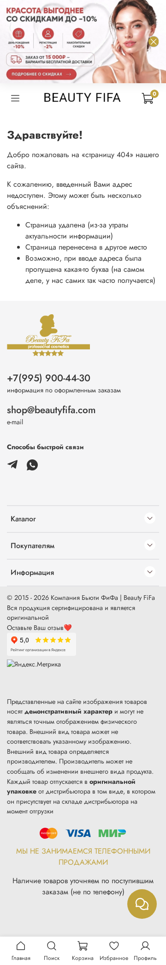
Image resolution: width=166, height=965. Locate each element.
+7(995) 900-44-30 (48, 378)
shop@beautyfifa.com (51, 410)
